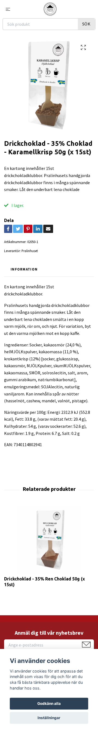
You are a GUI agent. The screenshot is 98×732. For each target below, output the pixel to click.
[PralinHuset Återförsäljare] (50, 9)
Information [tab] (24, 269)
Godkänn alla (49, 703)
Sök (86, 24)
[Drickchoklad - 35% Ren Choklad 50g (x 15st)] (49, 539)
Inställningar (49, 718)
